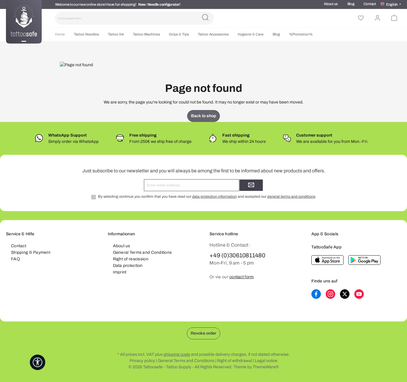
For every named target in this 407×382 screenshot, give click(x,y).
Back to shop (203, 116)
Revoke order (203, 333)
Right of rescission (130, 259)
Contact (369, 4)
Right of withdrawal (234, 360)
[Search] (205, 18)
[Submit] (251, 185)
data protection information (214, 196)
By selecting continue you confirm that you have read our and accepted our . (207, 196)
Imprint (120, 272)
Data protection (128, 265)
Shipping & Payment (30, 252)
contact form (241, 277)
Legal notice (266, 360)
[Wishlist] (361, 18)
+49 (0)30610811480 (237, 255)
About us (331, 4)
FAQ (15, 259)
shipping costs (177, 354)
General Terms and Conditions (142, 252)
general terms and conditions (291, 196)
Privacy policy (142, 360)
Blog (351, 4)
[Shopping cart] (394, 18)
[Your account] (377, 18)
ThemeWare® (266, 367)
